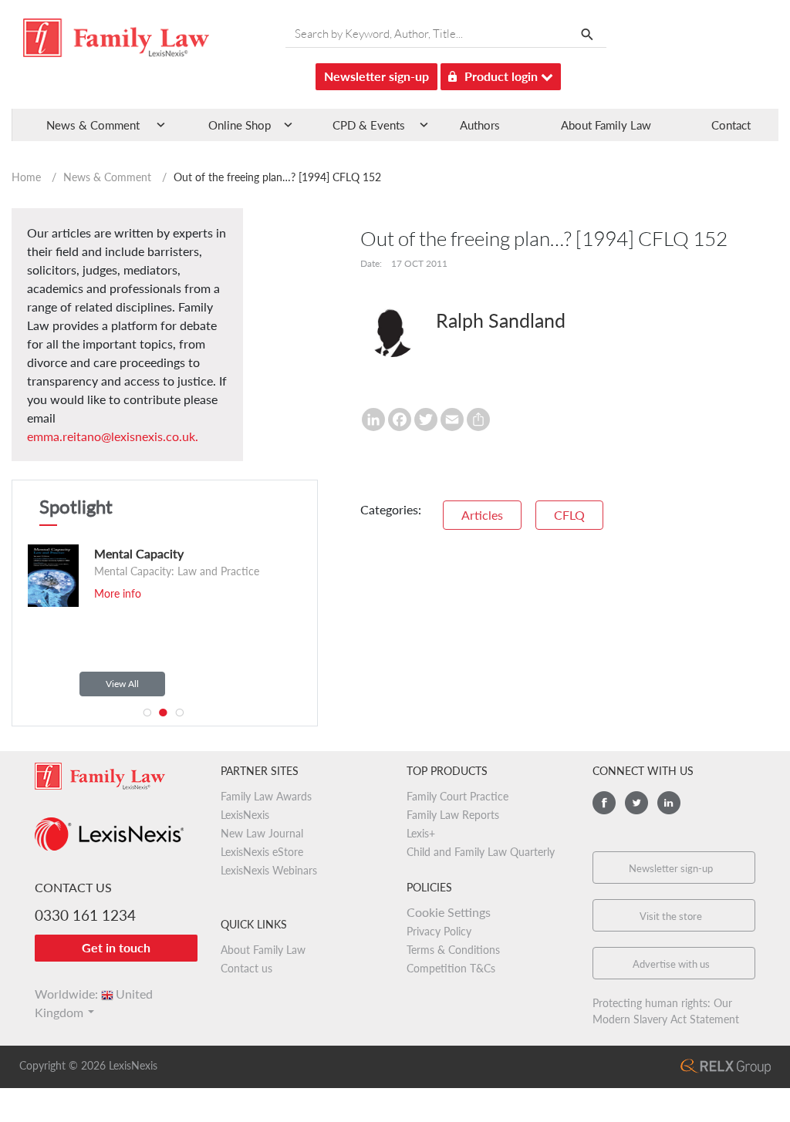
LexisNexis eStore (262, 851)
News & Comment (107, 177)
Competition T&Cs (451, 968)
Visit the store (671, 916)
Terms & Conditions (453, 949)
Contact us (246, 968)
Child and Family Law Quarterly (481, 851)
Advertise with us (671, 964)
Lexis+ (421, 833)
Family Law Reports (453, 814)
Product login (502, 76)
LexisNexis (245, 814)
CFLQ (569, 514)
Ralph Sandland (500, 320)
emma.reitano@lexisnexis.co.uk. (112, 436)
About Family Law (606, 125)
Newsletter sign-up (376, 76)
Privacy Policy (439, 931)
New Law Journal (262, 833)
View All (122, 683)
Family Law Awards (266, 796)
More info (113, 593)
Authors (480, 125)
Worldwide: (94, 993)
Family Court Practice (457, 796)
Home (26, 177)
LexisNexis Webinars (269, 870)
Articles (482, 514)
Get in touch (116, 947)
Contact (731, 125)
